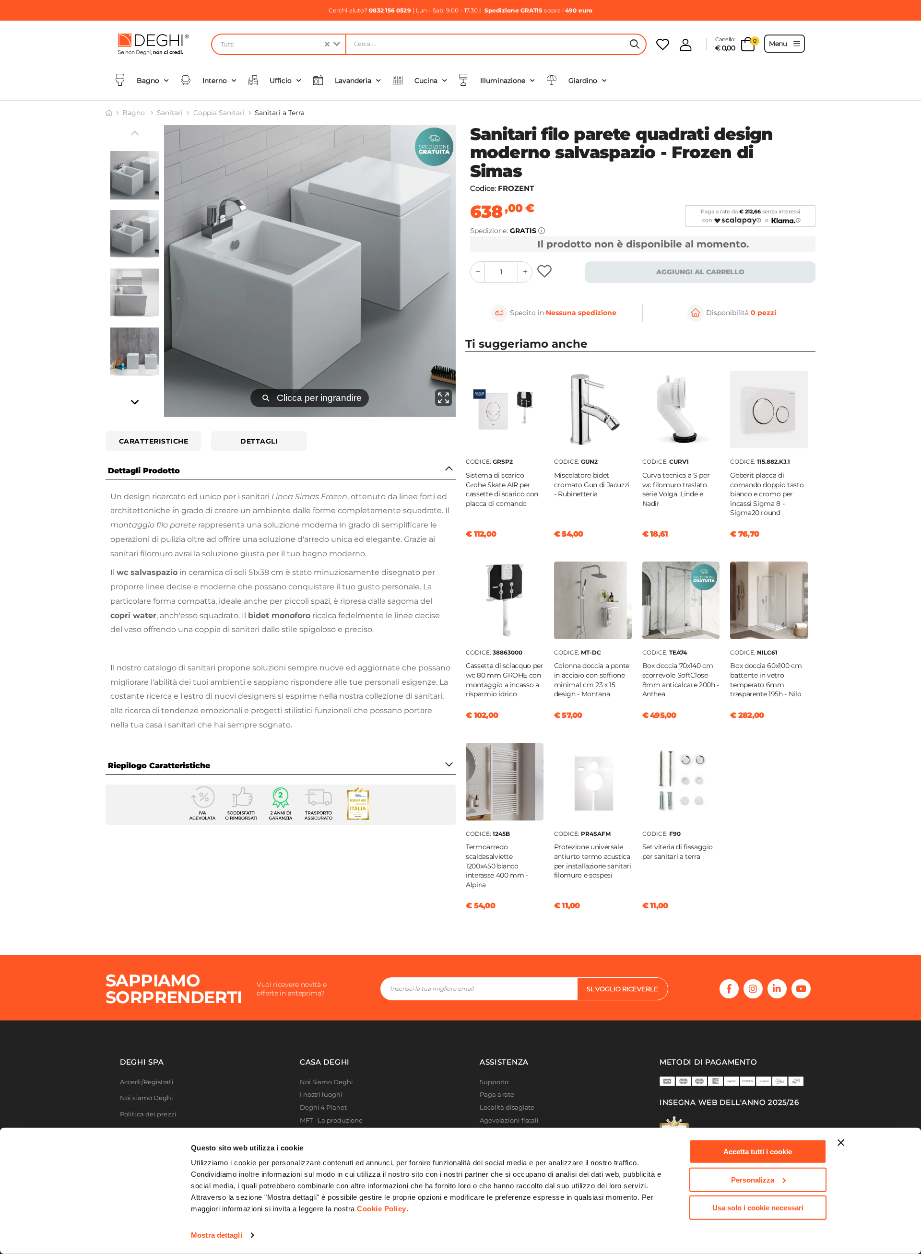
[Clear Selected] (327, 44)
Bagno (134, 112)
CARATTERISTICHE (154, 441)
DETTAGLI (259, 441)
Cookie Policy (381, 1209)
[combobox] (278, 44)
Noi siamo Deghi (147, 1098)
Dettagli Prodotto (144, 470)
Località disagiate (507, 1107)
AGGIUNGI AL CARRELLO (700, 272)
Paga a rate (497, 1094)
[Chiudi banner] (841, 1142)
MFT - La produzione (331, 1120)
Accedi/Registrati (147, 1082)
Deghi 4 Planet (323, 1107)
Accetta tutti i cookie (757, 1152)
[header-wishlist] (662, 44)
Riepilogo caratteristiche (159, 765)
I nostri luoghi (321, 1094)
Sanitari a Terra (280, 112)
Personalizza (752, 1179)
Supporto (494, 1082)
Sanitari (170, 112)
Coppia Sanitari (219, 112)
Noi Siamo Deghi (326, 1082)
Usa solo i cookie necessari (757, 1208)
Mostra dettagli (216, 1235)
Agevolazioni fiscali (509, 1120)
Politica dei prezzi (148, 1114)
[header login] (686, 45)
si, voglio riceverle (622, 989)
